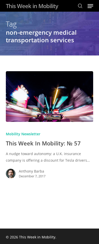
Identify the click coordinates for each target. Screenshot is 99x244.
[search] (80, 6)
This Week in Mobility (32, 6)
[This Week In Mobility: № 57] (49, 96)
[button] (90, 5)
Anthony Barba (31, 171)
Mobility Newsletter (23, 134)
